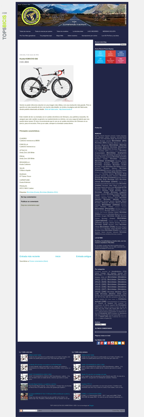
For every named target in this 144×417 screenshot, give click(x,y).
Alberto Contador (100, 273)
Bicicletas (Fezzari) (100, 175)
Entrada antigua (83, 256)
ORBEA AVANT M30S (35, 355)
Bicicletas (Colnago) (104, 161)
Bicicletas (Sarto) (122, 214)
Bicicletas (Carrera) (113, 155)
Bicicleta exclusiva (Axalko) (113, 135)
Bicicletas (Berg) (122, 143)
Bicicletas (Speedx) (113, 220)
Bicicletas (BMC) (101, 143)
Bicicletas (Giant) (109, 181)
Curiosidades (98, 305)
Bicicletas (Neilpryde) (101, 203)
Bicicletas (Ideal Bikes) (109, 185)
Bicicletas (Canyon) (116, 153)
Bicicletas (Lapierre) (118, 192)
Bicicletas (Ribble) (113, 212)
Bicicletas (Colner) (120, 161)
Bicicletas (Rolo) (104, 214)
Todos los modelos (62, 31)
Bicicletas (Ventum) (99, 228)
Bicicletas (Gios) (122, 181)
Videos (102, 316)
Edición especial (110, 305)
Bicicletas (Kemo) (100, 189)
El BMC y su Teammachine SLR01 (91, 393)
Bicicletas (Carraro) (100, 155)
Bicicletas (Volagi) (122, 230)
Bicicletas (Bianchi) (102, 147)
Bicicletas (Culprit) (100, 166)
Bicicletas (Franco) (121, 177)
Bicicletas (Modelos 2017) (116, 292)
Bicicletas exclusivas (114, 295)
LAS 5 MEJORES (93, 31)
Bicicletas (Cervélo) (119, 157)
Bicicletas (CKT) (103, 151)
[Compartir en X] (24, 62)
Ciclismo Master (111, 299)
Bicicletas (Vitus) (100, 230)
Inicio (57, 256)
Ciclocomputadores (112, 301)
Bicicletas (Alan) (99, 138)
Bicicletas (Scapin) (100, 216)
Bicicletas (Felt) (120, 174)
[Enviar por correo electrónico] (20, 62)
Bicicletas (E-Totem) (99, 172)
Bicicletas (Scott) (113, 216)
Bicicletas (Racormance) (120, 210)
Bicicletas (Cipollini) (118, 158)
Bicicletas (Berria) (117, 145)
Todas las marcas (25, 31)
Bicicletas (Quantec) (99, 210)
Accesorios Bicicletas (101, 271)
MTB (100, 311)
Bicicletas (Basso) (113, 143)
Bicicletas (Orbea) (111, 205)
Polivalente (103, 313)
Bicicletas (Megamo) (101, 197)
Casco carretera (99, 299)
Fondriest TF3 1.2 (87, 384)
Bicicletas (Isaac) (122, 185)
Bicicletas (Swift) (101, 224)
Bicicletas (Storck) (108, 222)
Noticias (106, 311)
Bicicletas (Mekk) (113, 197)
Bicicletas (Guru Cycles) (113, 183)
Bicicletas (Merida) (111, 199)
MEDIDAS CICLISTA (109, 31)
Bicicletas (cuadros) (116, 234)
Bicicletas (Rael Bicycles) (101, 212)
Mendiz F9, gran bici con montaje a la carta (94, 374)
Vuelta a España (104, 318)
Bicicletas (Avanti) (105, 141)
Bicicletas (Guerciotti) (100, 183)
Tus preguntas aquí (46, 35)
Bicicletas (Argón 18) (110, 138)
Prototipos (114, 313)
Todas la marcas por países (43, 31)
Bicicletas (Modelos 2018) (110, 294)
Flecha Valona (103, 307)
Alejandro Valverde (117, 273)
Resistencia (123, 313)
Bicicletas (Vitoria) (121, 228)
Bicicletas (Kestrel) (114, 189)
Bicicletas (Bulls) (116, 149)
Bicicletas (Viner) (110, 228)
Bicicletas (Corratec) (103, 165)
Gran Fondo (105, 308)
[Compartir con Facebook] (26, 62)
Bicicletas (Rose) (113, 214)
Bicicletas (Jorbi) (110, 187)
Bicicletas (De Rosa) (113, 166)
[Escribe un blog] (22, 62)
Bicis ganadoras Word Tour (116, 297)
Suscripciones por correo (89, 35)
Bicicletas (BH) (119, 141)
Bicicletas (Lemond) (100, 194)
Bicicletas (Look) (113, 194)
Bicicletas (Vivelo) (111, 230)
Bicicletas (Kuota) (33, 192)
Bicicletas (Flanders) (113, 175)
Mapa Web (59, 35)
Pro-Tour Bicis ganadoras (27, 35)
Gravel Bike (115, 308)
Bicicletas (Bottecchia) (103, 149)
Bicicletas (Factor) (108, 174)
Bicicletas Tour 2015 (100, 295)
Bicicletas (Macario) (106, 196)
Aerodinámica (116, 271)
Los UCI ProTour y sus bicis (110, 35)
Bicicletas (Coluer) (102, 163)
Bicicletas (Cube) (119, 165)
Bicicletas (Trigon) (121, 227)
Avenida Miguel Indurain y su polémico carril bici (42, 384)
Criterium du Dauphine (105, 303)
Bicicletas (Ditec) (111, 170)
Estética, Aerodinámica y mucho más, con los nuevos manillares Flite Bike (110, 241)
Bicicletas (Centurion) (106, 157)
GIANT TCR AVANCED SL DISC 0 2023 (40, 374)
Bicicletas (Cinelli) (101, 158)
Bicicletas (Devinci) (110, 168)
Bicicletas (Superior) (120, 222)
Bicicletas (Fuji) (100, 179)
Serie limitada (102, 315)
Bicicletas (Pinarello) (105, 209)
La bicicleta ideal (78, 31)
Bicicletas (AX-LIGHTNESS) (118, 137)
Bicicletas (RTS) (110, 210)
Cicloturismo (123, 301)
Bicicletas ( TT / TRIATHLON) (106, 275)
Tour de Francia (113, 315)
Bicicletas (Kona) (120, 190)
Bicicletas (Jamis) (100, 187)
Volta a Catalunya (113, 316)
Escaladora (122, 305)
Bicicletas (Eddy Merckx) (113, 172)
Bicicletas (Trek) (107, 227)
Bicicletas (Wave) (100, 232)
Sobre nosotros (72, 35)
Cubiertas (120, 303)
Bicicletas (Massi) (119, 196)
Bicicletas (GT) (113, 179)
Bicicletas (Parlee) (107, 206)
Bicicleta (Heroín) (100, 135)
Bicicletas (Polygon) (120, 209)
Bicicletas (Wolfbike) (105, 234)
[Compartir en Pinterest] (28, 62)
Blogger (91, 405)
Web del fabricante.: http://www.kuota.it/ (58, 109)
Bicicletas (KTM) (120, 187)
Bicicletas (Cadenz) (114, 150)
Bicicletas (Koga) (108, 190)
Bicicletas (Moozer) (109, 201)
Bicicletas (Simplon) (108, 218)
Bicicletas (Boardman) (118, 147)
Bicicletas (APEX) (104, 137)
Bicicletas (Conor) (119, 163)
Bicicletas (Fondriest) (108, 177)
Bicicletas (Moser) (120, 201)
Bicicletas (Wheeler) (112, 232)
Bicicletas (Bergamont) (101, 145)
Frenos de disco (114, 307)
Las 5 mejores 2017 (110, 310)
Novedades (113, 311)
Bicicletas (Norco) (114, 203)
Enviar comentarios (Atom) (38, 261)
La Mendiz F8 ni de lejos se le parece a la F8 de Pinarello (45, 364)
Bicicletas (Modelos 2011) (49, 192)
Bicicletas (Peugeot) (120, 206)
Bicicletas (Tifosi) (114, 224)
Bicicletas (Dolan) (121, 170)
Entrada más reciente (30, 256)
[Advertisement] (55, 46)
